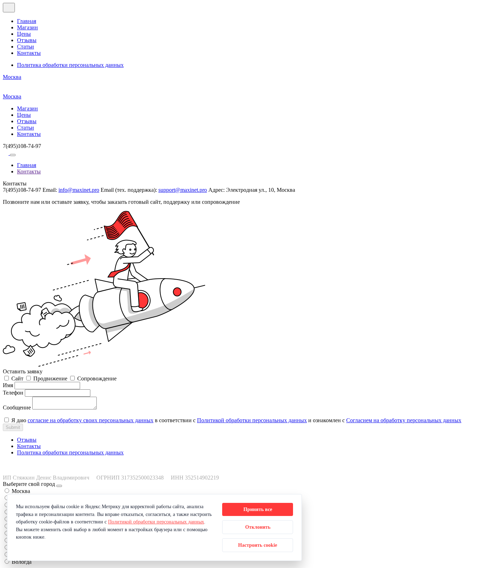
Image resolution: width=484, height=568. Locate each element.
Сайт (17, 378)
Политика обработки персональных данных (70, 65)
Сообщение (17, 408)
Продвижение (50, 378)
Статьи (25, 47)
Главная (26, 21)
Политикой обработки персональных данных (252, 420)
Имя (8, 385)
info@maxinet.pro (78, 190)
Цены (24, 34)
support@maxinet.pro (182, 190)
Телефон (13, 393)
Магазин (27, 27)
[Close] (59, 486)
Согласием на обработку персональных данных (403, 420)
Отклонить (257, 527)
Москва (12, 77)
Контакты (29, 53)
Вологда (22, 562)
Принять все (257, 509)
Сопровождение (97, 378)
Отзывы (26, 40)
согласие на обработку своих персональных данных (90, 420)
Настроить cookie (257, 545)
